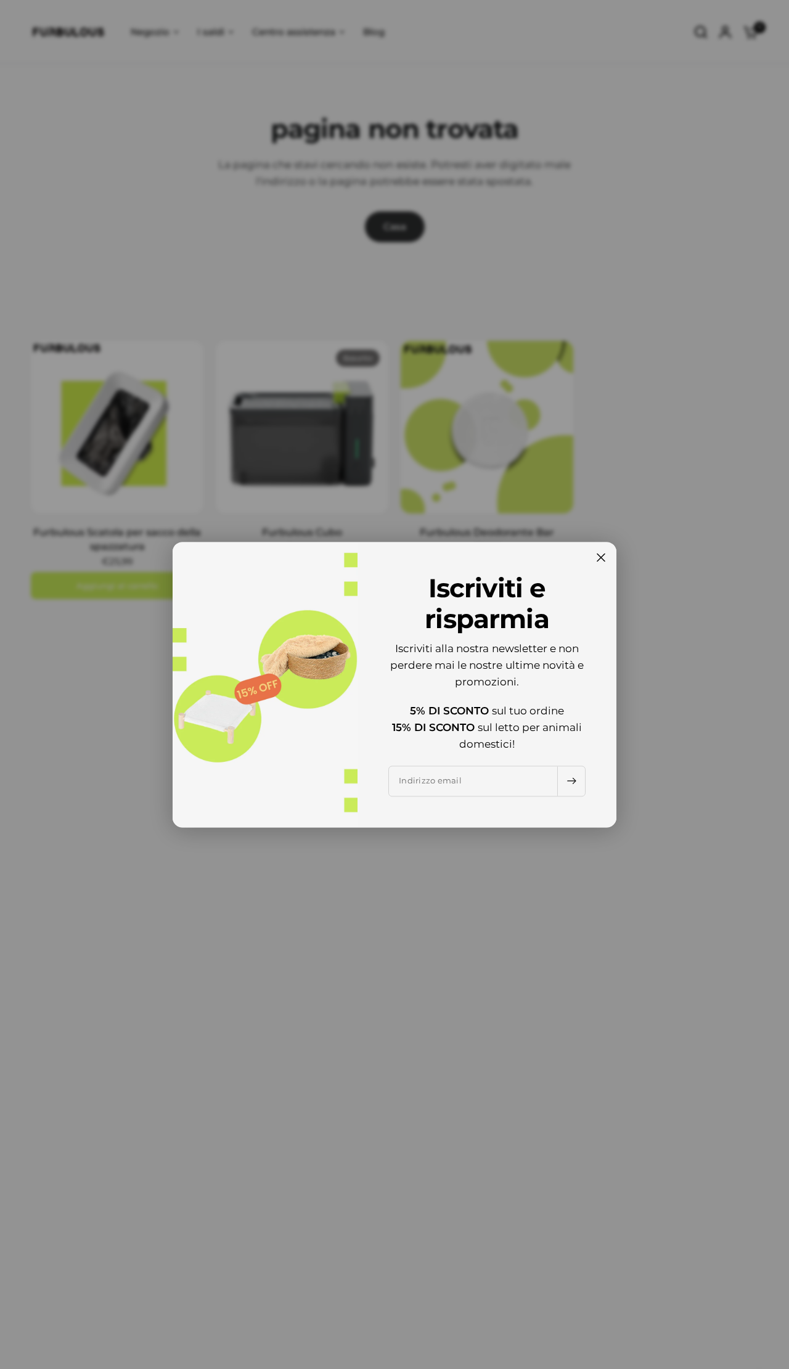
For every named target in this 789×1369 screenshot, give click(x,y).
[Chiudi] (601, 557)
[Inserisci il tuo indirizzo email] (571, 781)
